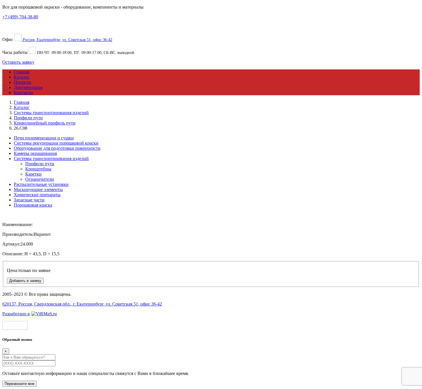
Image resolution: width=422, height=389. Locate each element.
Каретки (33, 174)
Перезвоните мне (19, 384)
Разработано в (16, 313)
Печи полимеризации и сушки (44, 137)
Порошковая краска (33, 205)
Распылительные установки (41, 184)
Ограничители (39, 179)
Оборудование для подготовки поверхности (57, 148)
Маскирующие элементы (38, 189)
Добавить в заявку (25, 281)
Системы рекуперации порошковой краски (56, 143)
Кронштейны (38, 168)
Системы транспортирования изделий (51, 158)
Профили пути (39, 163)
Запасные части (29, 199)
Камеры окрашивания (35, 153)
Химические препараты (37, 194)
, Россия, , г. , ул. (82, 304)
